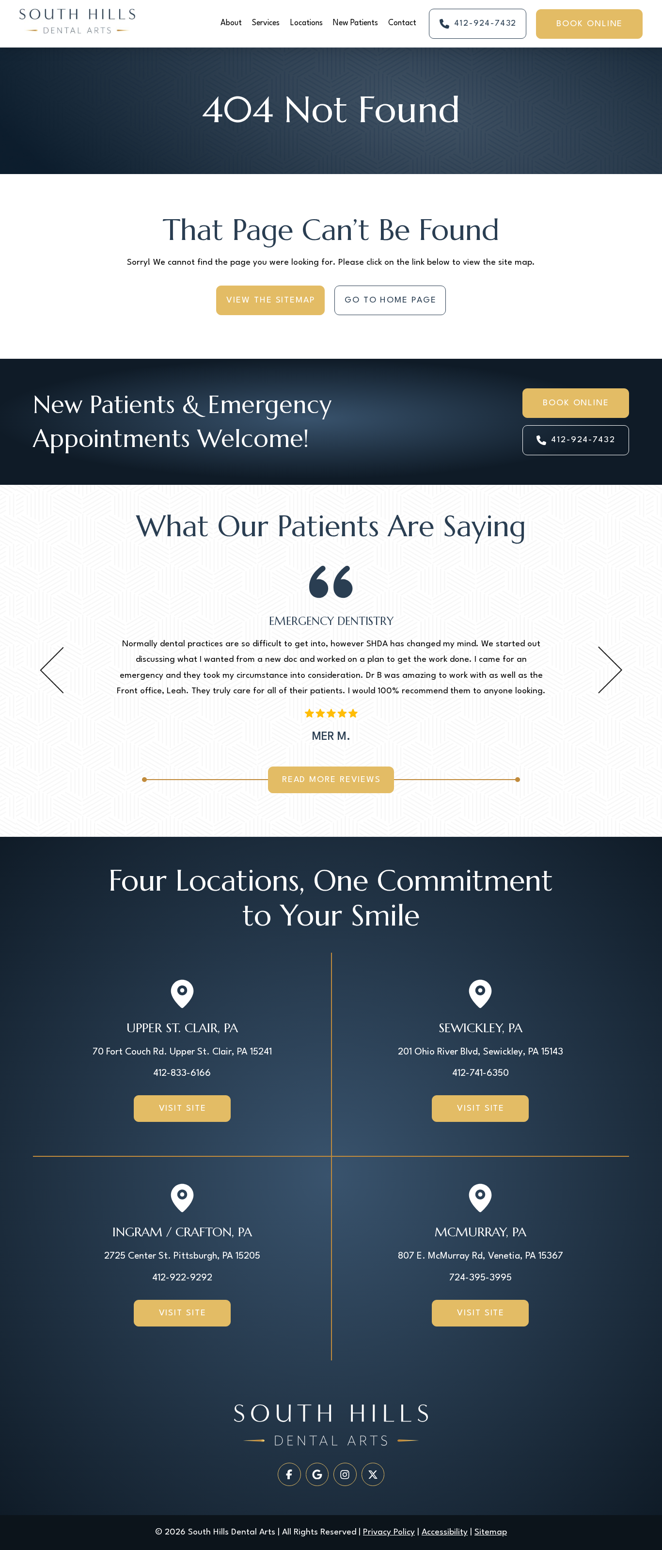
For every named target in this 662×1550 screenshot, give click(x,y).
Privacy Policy (389, 1532)
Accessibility (445, 1532)
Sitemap (490, 1532)
